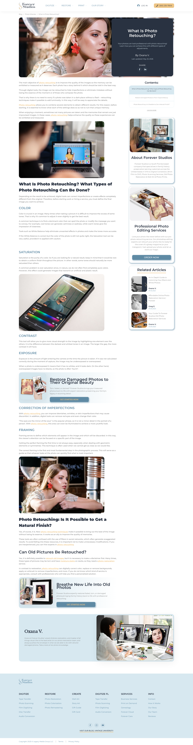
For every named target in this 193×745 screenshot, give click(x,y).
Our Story (152, 708)
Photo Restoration (53, 699)
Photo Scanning (26, 703)
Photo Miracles (30, 14)
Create (76, 694)
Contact (151, 699)
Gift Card (76, 712)
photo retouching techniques (54, 532)
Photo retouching (27, 105)
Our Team (152, 712)
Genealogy (126, 708)
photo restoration (106, 561)
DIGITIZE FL (102, 694)
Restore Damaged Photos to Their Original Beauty (151, 97)
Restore (50, 694)
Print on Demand (129, 703)
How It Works (154, 703)
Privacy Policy (73, 741)
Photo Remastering (54, 708)
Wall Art (75, 699)
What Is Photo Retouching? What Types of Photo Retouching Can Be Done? (151, 90)
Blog (20, 14)
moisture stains (67, 561)
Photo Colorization (53, 703)
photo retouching (47, 83)
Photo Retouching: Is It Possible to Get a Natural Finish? (152, 104)
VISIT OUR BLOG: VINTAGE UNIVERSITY (96, 730)
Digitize (24, 694)
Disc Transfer (25, 712)
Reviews (152, 716)
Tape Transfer (25, 699)
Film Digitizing (25, 708)
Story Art (76, 703)
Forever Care (127, 716)
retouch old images (55, 558)
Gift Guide (76, 708)
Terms (60, 741)
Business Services (129, 699)
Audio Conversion (27, 716)
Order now (151, 257)
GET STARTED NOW (69, 399)
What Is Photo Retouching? (48, 14)
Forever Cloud (127, 712)
